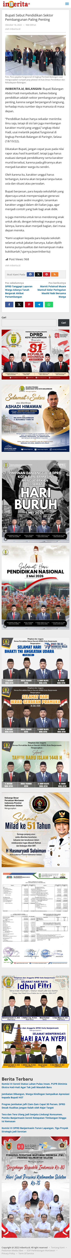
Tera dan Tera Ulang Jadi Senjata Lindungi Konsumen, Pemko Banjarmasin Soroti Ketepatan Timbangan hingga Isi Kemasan (34, 1118)
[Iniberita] (16, 3)
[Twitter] (38, 274)
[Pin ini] (29, 304)
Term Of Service (26, 1253)
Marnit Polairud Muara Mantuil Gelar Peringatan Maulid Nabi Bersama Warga (51, 289)
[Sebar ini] (9, 304)
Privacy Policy (8, 1253)
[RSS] (54, 274)
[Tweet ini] (19, 304)
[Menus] (67, 4)
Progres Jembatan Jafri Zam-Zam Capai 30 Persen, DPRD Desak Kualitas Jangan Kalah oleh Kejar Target (33, 1106)
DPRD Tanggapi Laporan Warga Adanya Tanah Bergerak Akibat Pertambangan (18, 289)
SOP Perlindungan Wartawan (41, 1250)
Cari (4, 317)
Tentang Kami (58, 1247)
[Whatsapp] (49, 304)
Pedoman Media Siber (12, 1250)
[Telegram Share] (39, 304)
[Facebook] (30, 274)
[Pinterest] (46, 274)
